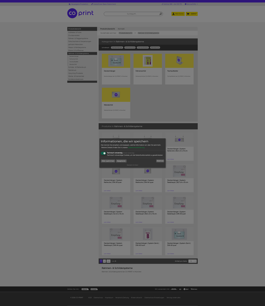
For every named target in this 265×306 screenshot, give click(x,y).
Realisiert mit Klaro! (132, 165)
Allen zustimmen (108, 161)
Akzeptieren (121, 161)
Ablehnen (160, 161)
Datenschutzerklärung (136, 147)
